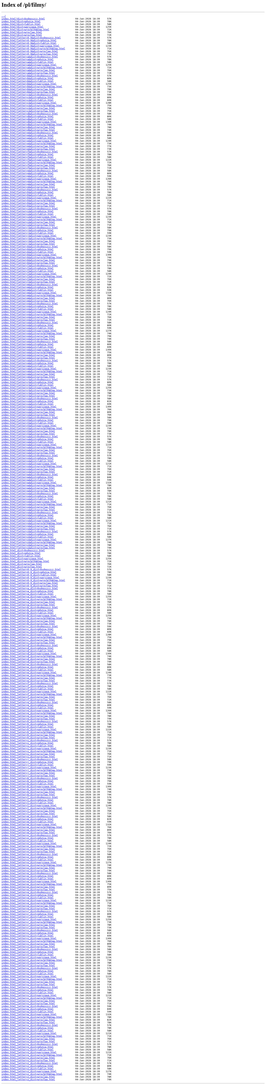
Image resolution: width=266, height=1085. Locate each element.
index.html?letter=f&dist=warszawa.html (28, 159)
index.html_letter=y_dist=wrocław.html (28, 1060)
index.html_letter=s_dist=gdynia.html (27, 933)
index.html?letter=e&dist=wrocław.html (28, 149)
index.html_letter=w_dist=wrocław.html (28, 1022)
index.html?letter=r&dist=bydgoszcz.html (29, 379)
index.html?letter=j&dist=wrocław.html (28, 244)
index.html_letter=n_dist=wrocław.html (28, 851)
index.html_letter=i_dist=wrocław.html (28, 756)
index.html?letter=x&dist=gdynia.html (27, 496)
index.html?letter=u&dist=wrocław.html (28, 452)
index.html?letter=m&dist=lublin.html (27, 290)
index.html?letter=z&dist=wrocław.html (28, 547)
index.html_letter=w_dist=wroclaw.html (28, 1019)
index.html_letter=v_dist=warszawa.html (28, 995)
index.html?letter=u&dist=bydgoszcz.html (29, 436)
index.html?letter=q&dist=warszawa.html (28, 368)
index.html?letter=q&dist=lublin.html (27, 366)
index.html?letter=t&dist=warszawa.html (28, 425)
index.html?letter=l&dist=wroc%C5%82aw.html (31, 276)
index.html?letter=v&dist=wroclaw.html (28, 469)
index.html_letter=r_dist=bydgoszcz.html (29, 911)
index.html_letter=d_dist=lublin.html (27, 650)
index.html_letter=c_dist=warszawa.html (28, 634)
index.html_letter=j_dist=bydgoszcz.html (29, 759)
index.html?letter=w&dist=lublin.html (27, 480)
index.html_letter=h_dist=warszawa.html (28, 729)
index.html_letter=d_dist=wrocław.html (28, 661)
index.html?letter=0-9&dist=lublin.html (28, 43)
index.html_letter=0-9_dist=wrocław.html (29, 585)
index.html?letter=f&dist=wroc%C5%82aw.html (31, 162)
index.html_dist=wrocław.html (21, 566)
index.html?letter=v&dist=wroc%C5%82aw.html (31, 466)
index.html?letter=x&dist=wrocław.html (28, 509)
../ (3, 16)
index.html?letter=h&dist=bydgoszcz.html (29, 189)
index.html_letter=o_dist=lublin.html (27, 859)
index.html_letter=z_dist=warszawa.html (28, 1071)
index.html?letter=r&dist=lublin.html (27, 385)
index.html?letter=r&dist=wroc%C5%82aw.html (31, 390)
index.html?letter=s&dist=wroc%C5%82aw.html (31, 409)
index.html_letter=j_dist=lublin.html (27, 764)
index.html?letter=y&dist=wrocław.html (28, 528)
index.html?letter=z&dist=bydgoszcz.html (29, 531)
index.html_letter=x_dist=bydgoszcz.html (29, 1025)
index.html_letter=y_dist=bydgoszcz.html (29, 1044)
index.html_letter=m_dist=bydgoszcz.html (29, 816)
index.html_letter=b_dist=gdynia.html (27, 610)
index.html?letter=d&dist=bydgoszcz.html (29, 113)
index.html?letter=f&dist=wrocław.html (28, 168)
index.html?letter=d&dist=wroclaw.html (28, 127)
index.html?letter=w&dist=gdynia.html (27, 477)
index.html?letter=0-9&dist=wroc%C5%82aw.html (33, 48)
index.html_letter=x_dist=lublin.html (27, 1030)
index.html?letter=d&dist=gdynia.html (27, 116)
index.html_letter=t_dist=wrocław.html (28, 965)
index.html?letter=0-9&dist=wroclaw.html (29, 51)
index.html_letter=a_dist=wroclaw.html (28, 602)
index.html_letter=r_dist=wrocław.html (28, 927)
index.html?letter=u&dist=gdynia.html (27, 439)
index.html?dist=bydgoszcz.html (23, 18)
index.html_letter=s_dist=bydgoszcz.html (29, 930)
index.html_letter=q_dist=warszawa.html (28, 900)
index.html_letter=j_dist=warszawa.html (28, 767)
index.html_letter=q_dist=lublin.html (27, 897)
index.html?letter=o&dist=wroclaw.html (28, 336)
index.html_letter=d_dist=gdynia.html (27, 648)
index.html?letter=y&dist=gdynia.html (27, 515)
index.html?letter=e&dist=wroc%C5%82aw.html (31, 143)
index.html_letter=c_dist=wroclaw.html (28, 640)
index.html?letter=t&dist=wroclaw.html (28, 431)
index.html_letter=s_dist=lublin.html (27, 935)
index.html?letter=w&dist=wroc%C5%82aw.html (31, 485)
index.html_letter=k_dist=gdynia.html (27, 781)
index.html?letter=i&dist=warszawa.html (28, 216)
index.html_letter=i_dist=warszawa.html (28, 748)
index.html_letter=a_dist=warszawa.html (28, 596)
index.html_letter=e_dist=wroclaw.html (28, 678)
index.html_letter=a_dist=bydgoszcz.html (29, 588)
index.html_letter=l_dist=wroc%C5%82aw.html (31, 808)
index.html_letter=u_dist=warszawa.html (28, 976)
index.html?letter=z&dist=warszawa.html (28, 539)
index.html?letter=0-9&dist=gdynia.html (28, 40)
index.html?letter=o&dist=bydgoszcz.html (29, 322)
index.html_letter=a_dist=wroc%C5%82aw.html (31, 599)
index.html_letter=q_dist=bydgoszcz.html (29, 892)
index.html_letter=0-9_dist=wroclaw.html (29, 583)
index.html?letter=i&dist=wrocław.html (28, 225)
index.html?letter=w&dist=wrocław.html (28, 490)
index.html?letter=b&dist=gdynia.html (27, 78)
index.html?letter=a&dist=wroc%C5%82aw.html (31, 67)
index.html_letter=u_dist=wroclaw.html (28, 981)
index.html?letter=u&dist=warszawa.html (28, 444)
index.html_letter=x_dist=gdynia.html (27, 1028)
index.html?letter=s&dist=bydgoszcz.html (29, 398)
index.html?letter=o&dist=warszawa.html (28, 330)
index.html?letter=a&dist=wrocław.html (28, 73)
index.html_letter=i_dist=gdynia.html (27, 743)
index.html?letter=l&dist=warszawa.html (28, 273)
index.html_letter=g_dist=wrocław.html (28, 718)
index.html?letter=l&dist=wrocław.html (28, 282)
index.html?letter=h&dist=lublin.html (27, 195)
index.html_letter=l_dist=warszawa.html (28, 805)
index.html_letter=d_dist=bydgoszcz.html (29, 645)
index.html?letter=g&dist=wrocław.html (28, 187)
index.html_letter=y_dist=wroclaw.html (28, 1057)
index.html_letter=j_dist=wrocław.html (28, 775)
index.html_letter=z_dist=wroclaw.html (28, 1076)
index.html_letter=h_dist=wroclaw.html (28, 735)
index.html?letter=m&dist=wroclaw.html (28, 298)
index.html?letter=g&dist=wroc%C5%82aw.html (31, 181)
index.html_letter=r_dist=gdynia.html (27, 914)
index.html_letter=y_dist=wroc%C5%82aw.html (31, 1055)
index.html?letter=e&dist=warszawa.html (28, 140)
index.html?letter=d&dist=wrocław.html (28, 130)
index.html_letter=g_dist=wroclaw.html (28, 716)
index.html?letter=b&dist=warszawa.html (28, 83)
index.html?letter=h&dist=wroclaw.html (28, 203)
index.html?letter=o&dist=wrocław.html (28, 338)
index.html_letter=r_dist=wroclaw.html (28, 924)
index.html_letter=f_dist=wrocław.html (28, 699)
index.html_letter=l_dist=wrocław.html (28, 813)
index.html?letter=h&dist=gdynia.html (27, 192)
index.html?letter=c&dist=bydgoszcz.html (29, 94)
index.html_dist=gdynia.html (21, 553)
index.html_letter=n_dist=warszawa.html (28, 843)
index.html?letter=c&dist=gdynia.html (27, 97)
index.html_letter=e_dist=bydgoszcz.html (29, 664)
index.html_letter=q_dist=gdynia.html (27, 895)
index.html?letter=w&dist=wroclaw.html (28, 488)
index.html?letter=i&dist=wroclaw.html (28, 222)
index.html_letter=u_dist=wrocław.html (28, 984)
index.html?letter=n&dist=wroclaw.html (28, 317)
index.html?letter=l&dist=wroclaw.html (28, 279)
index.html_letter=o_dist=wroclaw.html (28, 868)
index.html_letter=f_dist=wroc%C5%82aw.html (31, 694)
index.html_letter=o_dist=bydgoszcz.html (29, 854)
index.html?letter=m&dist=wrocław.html (28, 301)
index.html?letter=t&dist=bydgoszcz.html (29, 417)
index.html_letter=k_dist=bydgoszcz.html (29, 778)
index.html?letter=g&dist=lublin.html (27, 176)
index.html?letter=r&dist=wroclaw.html (28, 393)
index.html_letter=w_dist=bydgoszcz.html (29, 1006)
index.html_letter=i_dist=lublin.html (27, 745)
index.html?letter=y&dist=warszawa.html (28, 520)
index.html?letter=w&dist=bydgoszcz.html (29, 474)
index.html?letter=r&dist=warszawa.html (28, 387)
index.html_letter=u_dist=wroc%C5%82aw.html (31, 979)
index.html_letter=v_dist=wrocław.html (28, 1003)
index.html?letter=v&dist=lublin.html (27, 461)
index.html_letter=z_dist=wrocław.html (28, 1079)
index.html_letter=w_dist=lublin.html (27, 1011)
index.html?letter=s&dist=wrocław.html (28, 414)
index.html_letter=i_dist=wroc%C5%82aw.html (31, 751)
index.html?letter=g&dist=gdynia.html (27, 173)
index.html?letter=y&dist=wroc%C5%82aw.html (31, 523)
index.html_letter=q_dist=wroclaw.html (28, 905)
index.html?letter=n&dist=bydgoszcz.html (29, 303)
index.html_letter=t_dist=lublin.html (27, 954)
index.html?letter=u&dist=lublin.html (27, 442)
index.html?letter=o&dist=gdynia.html (27, 325)
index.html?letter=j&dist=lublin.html (27, 233)
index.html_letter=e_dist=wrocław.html (28, 680)
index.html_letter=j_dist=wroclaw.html (28, 773)
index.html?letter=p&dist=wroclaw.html (28, 355)
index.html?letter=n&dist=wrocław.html (28, 320)
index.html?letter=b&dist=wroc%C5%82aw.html (31, 86)
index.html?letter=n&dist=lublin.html (27, 309)
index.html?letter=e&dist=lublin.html (27, 138)
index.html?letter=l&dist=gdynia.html (27, 268)
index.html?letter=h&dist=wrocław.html (28, 206)
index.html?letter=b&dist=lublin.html (27, 81)
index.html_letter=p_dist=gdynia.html (27, 876)
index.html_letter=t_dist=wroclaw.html (28, 962)
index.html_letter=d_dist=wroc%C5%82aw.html (31, 656)
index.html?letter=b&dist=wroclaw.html (28, 89)
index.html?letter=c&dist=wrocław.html (28, 111)
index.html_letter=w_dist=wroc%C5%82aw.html (31, 1017)
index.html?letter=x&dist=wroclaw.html (28, 507)
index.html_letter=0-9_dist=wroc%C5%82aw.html (33, 580)
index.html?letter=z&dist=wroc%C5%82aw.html (31, 542)
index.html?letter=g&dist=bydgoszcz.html (29, 170)
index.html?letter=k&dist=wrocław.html (28, 263)
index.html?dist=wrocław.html (21, 35)
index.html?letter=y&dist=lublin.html (27, 518)
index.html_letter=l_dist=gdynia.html (27, 800)
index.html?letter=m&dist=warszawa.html (28, 292)
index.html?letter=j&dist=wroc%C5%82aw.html (31, 238)
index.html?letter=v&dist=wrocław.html (28, 471)
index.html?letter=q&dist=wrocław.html (28, 376)
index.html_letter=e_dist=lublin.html (27, 669)
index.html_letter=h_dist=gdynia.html (27, 724)
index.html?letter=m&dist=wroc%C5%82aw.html (31, 295)
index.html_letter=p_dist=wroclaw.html (28, 887)
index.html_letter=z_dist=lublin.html (27, 1068)
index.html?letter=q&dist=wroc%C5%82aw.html (31, 371)
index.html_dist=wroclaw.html (21, 564)
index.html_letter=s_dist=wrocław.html (28, 946)
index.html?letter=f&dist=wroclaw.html (28, 165)
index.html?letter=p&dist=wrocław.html (28, 357)
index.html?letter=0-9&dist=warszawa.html (30, 45)
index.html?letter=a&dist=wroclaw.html (28, 70)
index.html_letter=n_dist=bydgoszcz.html (29, 835)
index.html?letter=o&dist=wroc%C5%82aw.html (31, 333)
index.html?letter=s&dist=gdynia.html (27, 401)
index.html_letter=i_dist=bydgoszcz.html (29, 740)
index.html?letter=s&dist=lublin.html (27, 404)
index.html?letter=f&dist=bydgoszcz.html (29, 151)
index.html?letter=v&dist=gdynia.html (27, 458)
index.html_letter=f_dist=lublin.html (27, 688)
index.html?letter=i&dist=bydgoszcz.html (29, 208)
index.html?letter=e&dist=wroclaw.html (28, 146)
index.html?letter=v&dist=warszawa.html (28, 463)
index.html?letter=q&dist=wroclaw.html (28, 374)
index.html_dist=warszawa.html (22, 558)
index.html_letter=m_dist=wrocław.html (28, 832)
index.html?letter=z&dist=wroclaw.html (28, 545)
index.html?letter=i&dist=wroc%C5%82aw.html (31, 219)
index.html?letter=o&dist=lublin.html (27, 328)
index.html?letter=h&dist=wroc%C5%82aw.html (31, 200)
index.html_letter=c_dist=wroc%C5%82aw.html (31, 637)
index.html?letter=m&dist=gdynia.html (27, 287)
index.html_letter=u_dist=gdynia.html (27, 971)
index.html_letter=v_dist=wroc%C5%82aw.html (31, 998)
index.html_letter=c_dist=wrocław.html (28, 642)
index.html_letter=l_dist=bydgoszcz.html (29, 797)
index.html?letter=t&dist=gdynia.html (27, 420)
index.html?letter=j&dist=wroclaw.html (28, 241)
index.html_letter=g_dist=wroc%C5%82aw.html (31, 713)
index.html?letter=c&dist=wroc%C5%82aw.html (31, 105)
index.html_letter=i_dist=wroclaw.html (28, 754)
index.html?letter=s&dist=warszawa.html (28, 406)
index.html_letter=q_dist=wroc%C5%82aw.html (31, 903)
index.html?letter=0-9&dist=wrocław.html (29, 54)
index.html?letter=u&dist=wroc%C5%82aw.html (31, 447)
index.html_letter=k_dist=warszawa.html (28, 786)
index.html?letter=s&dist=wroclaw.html (28, 412)
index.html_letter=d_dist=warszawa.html (28, 653)
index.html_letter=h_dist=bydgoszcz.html (29, 721)
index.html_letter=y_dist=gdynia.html (27, 1047)
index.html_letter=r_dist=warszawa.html (28, 919)
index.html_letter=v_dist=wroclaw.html (28, 1000)
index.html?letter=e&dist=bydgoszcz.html (29, 132)
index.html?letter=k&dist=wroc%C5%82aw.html (31, 257)
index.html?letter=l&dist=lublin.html (27, 271)
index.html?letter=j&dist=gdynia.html (27, 230)
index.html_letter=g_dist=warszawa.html (28, 710)
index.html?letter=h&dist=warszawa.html (28, 197)
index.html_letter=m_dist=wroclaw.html (28, 830)
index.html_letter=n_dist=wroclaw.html (28, 849)
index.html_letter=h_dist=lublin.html (27, 726)
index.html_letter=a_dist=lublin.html (27, 594)
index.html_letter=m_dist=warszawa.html (28, 824)
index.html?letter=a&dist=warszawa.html (28, 64)
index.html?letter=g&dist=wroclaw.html (28, 184)
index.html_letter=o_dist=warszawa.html (28, 862)
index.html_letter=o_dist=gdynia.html (27, 857)
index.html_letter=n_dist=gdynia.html (27, 838)
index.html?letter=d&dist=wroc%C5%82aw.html (31, 124)
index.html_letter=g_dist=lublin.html (27, 707)
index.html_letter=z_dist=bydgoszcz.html (29, 1063)
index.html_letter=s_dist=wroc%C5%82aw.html (31, 941)
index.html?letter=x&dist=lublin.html (27, 499)
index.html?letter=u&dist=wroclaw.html (28, 450)
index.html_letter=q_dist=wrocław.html (28, 908)
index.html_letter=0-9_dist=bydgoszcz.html (31, 569)
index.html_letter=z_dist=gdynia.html (27, 1066)
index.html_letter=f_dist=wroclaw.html (28, 697)
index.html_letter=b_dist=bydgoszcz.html (29, 607)
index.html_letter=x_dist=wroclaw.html (28, 1038)
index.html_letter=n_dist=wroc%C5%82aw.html (31, 846)
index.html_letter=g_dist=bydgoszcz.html (29, 702)
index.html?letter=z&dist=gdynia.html (27, 534)
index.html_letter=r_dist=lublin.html (27, 916)
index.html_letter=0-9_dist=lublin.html (28, 575)
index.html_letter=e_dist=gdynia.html (27, 667)
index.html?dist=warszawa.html (22, 27)
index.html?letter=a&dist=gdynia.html (27, 59)
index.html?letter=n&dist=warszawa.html (28, 311)
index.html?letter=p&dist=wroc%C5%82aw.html (31, 352)
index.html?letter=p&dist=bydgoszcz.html (29, 341)
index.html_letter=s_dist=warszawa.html (28, 938)
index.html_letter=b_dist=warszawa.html (28, 615)
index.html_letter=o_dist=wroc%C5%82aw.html (31, 865)
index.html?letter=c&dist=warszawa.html (28, 102)
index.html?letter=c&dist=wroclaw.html (28, 108)
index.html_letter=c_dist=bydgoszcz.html (29, 626)
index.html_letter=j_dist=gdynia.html (27, 762)
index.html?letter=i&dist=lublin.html (27, 214)
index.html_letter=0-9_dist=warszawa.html (30, 577)
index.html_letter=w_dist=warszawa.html (28, 1014)
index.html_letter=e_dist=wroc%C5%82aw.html (31, 675)
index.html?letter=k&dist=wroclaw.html (28, 260)
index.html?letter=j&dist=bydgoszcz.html (29, 227)
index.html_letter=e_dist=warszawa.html (28, 672)
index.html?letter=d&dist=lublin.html (27, 119)
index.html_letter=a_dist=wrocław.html (28, 604)
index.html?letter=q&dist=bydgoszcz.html (29, 360)
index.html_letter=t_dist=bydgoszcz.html (29, 949)
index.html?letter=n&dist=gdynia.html (27, 306)
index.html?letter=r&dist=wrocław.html (28, 395)
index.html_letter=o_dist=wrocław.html (28, 870)
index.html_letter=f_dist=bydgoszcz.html (29, 683)
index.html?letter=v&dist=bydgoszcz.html (29, 455)
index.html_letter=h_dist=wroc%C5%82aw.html (31, 732)
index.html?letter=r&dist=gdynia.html (27, 382)
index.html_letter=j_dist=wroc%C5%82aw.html (31, 770)
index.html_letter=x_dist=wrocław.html (28, 1041)
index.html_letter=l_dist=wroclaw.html (28, 811)
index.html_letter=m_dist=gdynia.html (27, 819)
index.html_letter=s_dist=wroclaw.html (28, 943)
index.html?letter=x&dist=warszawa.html (28, 501)
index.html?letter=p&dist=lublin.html (27, 347)
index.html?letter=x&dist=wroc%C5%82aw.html (31, 504)
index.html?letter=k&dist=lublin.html (27, 252)
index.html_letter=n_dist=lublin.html (27, 840)
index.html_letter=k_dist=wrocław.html (28, 794)
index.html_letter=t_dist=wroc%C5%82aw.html (31, 960)
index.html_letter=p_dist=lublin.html (27, 878)
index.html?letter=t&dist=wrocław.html (28, 433)
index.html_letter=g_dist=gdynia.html (27, 705)
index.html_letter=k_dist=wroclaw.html (28, 792)
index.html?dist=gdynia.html (21, 21)
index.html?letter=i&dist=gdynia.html (27, 211)
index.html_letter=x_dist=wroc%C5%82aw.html (31, 1036)
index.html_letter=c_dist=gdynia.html (27, 629)
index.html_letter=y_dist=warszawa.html (28, 1052)
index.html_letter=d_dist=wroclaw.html (28, 659)
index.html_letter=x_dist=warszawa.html (28, 1033)
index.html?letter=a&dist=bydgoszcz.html (29, 56)
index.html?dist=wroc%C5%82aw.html (25, 29)
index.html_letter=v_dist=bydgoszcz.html (29, 987)
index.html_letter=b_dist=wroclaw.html (28, 621)
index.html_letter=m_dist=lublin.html (27, 821)
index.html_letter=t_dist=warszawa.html (28, 957)
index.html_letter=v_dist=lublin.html (27, 992)
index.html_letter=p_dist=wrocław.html (28, 889)
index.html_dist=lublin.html (21, 556)
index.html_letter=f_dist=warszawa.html (28, 691)
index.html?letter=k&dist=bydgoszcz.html (29, 246)
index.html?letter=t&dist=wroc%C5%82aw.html (31, 428)
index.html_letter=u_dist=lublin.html (27, 973)
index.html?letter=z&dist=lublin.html (27, 537)
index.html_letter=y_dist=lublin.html (27, 1049)
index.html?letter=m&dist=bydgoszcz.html (29, 284)
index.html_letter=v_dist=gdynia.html (27, 990)
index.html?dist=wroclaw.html (21, 32)
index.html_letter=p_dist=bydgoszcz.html (29, 873)
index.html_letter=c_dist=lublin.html (27, 631)
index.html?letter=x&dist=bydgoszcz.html (29, 493)
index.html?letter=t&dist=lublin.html (27, 423)
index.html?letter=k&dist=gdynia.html (27, 249)
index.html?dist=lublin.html (21, 24)
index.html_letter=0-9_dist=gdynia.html (28, 572)
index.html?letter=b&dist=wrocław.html (28, 92)
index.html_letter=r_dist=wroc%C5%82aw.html (31, 922)
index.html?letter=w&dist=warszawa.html (28, 482)
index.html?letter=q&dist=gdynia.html (27, 363)
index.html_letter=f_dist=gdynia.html (27, 686)
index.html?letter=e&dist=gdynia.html (27, 135)
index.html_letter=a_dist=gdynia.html (27, 591)
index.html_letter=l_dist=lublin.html (27, 802)
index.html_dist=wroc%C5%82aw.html (25, 561)
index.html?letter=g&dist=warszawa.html (28, 178)
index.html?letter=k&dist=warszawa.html (28, 254)
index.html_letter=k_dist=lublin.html (27, 783)
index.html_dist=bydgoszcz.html (23, 550)
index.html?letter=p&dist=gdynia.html (27, 344)
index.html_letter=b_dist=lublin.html (27, 612)
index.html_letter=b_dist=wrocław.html (28, 623)
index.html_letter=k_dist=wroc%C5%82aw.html (31, 789)
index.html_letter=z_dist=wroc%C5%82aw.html (31, 1074)
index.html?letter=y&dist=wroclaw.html (28, 526)
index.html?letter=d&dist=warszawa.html (28, 121)
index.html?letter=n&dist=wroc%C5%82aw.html (31, 314)
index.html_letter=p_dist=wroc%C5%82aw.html (31, 884)
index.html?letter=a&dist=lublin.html (27, 62)
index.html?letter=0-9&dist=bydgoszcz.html (31, 37)
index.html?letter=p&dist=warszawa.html (28, 349)
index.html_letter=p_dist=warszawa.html (28, 881)
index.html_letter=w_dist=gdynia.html (27, 1009)
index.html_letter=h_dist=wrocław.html (28, 737)
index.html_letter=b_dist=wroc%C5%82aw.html (31, 618)
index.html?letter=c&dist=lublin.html (27, 100)
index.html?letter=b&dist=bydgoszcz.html (29, 75)
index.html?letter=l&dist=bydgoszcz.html (29, 265)
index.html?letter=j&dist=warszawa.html (28, 235)
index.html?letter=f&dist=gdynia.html (27, 154)
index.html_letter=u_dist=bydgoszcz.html (29, 968)
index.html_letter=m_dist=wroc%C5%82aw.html (31, 827)
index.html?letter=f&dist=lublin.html (27, 157)
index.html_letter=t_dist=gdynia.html (27, 952)
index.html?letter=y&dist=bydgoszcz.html (29, 512)
